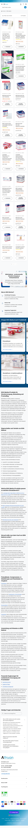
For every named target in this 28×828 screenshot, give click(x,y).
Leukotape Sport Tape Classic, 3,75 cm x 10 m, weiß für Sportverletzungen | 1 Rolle (6, 36)
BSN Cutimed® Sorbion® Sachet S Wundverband (7, 247)
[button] (2, 4)
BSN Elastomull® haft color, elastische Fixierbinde (20, 125)
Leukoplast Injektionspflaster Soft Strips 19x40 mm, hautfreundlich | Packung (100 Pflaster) (20, 157)
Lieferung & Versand (23, 818)
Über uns (13, 820)
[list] (14, 337)
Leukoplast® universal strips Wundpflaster (20, 247)
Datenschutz (18, 820)
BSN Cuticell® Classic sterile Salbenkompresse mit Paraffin (7, 125)
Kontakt (3, 818)
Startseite (4, 11)
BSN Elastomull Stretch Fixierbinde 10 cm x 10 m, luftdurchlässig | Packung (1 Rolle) (7, 190)
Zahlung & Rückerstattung (14, 818)
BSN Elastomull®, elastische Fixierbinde (20, 218)
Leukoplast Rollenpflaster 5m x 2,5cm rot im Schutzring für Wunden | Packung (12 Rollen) (7, 157)
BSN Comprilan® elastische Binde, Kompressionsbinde (20, 189)
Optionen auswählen (7, 104)
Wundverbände (4, 605)
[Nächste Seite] (16, 264)
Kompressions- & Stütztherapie (15, 594)
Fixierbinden (3, 614)
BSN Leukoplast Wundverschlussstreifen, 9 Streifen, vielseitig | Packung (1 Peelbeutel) (21, 35)
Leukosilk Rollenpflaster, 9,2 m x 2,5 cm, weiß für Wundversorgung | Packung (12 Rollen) (20, 68)
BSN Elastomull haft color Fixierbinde (10, 519)
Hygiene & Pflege (6, 684)
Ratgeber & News (7, 820)
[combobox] (14, 7)
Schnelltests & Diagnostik (8, 686)
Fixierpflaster (4, 583)
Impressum (22, 820)
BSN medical (9, 11)
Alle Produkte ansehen (7, 349)
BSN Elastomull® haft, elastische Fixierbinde (20, 96)
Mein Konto (7, 818)
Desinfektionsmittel (7, 682)
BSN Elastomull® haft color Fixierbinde (6, 96)
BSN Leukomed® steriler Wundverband (6, 218)
